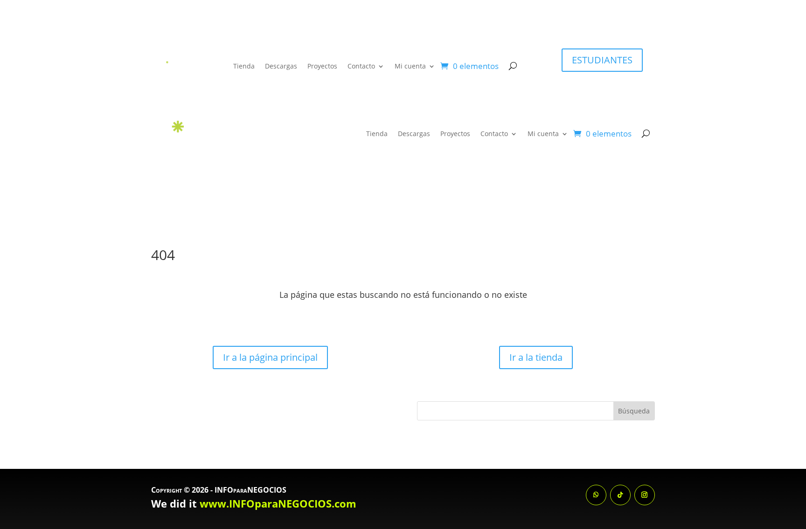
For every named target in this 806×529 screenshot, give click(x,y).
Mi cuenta (410, 66)
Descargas (281, 66)
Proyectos (322, 66)
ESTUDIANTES (602, 60)
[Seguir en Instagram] (644, 495)
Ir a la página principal (270, 357)
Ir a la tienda (536, 357)
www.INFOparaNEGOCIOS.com (278, 503)
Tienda (244, 66)
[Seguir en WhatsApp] (596, 495)
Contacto (361, 66)
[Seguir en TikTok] (620, 495)
